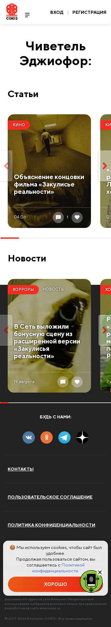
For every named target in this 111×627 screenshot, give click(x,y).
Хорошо (55, 584)
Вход (57, 12)
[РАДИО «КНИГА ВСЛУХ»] (91, 581)
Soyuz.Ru (12, 11)
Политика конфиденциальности (51, 525)
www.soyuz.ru (50, 608)
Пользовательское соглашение (50, 497)
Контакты (21, 469)
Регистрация (89, 12)
